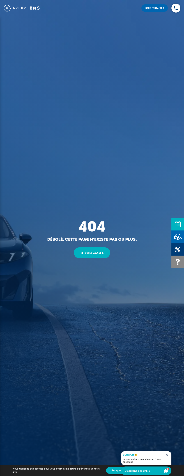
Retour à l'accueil (92, 252)
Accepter (116, 470)
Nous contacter (154, 8)
